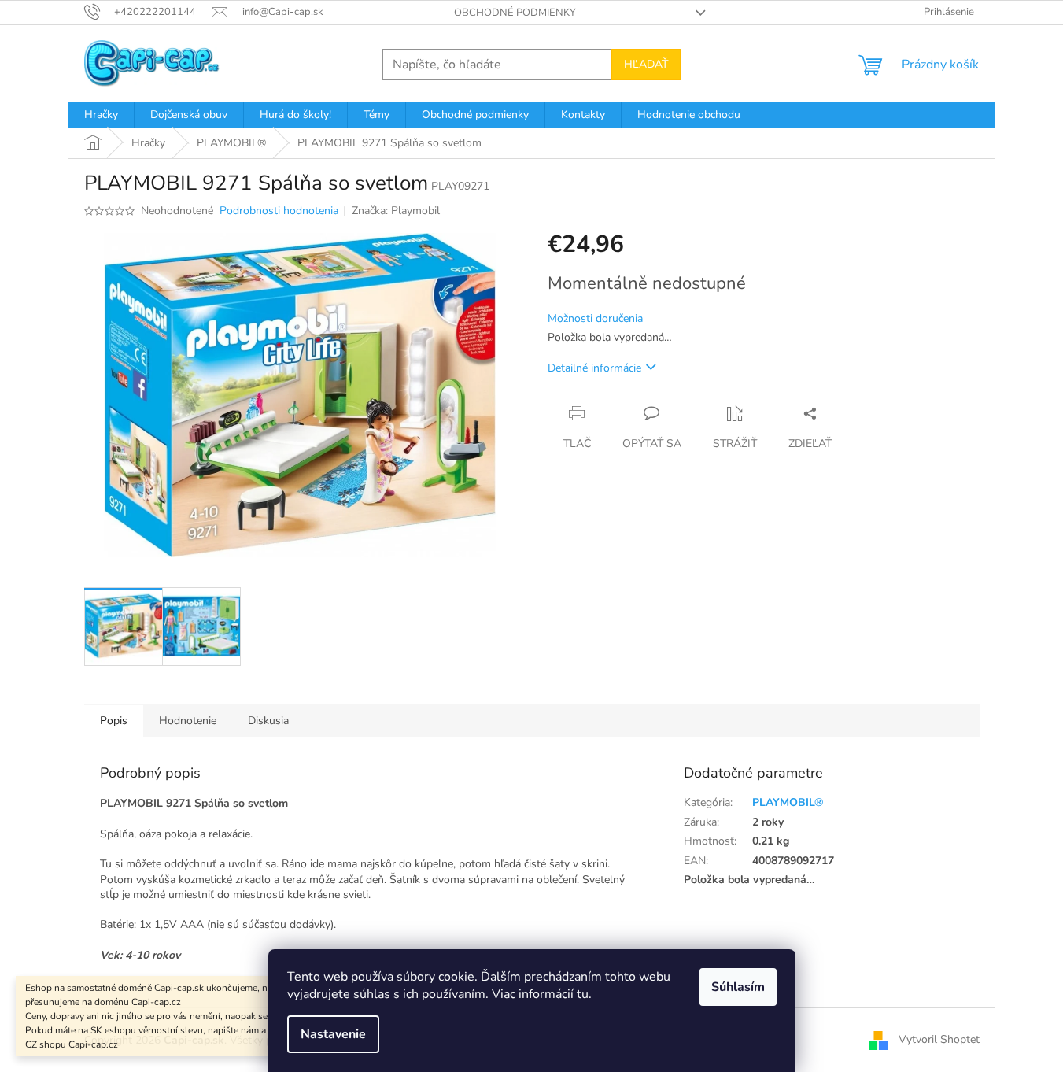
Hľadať (646, 64)
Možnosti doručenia (595, 318)
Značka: (396, 210)
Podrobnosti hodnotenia (279, 210)
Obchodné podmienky (515, 13)
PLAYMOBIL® (787, 802)
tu (583, 994)
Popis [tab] (113, 720)
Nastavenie (333, 1034)
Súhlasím (738, 987)
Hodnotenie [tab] (187, 720)
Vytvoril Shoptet (939, 1039)
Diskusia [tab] (268, 720)
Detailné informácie (594, 367)
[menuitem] (101, 115)
